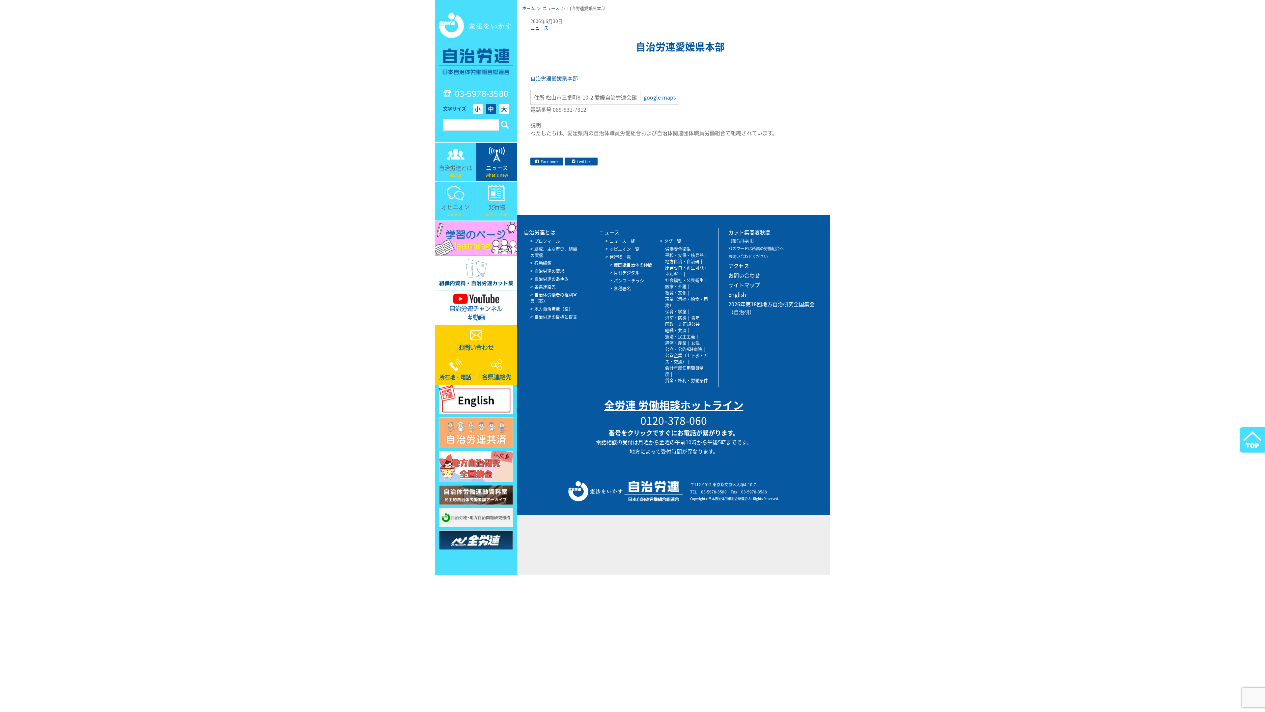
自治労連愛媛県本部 (554, 78)
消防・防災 (676, 317)
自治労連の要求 (549, 271)
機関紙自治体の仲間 (633, 264)
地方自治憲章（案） (553, 309)
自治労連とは (539, 232)
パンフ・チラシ (629, 280)
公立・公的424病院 (683, 349)
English (737, 294)
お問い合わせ (744, 275)
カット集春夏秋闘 (749, 232)
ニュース (539, 27)
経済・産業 (676, 343)
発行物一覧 (620, 256)
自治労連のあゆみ (551, 279)
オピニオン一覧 (624, 249)
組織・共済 (676, 330)
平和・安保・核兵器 (684, 255)
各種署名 (622, 288)
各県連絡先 (545, 286)
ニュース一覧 (622, 241)
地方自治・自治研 (682, 261)
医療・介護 (676, 286)
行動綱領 (542, 263)
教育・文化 (676, 292)
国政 (669, 324)
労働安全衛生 (678, 249)
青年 (695, 317)
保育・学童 (676, 311)
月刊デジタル (626, 272)
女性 (695, 343)
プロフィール (547, 241)
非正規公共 (689, 324)
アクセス (738, 266)
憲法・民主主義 (680, 336)
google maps (660, 97)
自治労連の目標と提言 (555, 316)
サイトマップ (744, 285)
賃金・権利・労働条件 (686, 380)
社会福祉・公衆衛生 (684, 280)
